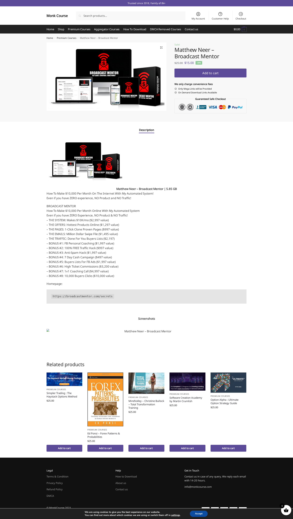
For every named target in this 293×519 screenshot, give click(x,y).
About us (120, 483)
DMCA (50, 495)
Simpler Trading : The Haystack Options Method (62, 394)
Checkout (241, 18)
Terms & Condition (57, 476)
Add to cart (210, 73)
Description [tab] (146, 130)
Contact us (121, 489)
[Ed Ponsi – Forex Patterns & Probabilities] (105, 399)
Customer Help (220, 18)
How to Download (126, 476)
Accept (199, 513)
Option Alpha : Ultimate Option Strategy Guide (224, 401)
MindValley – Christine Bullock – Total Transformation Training (146, 404)
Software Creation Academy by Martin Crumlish (186, 399)
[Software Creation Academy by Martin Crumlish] (187, 381)
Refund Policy (55, 489)
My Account (198, 18)
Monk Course (57, 15)
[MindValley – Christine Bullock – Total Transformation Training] (146, 383)
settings (175, 515)
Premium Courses (66, 37)
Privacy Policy (55, 483)
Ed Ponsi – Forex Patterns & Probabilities (103, 435)
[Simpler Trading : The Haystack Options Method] (64, 379)
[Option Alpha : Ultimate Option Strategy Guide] (228, 382)
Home (50, 37)
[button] (240, 29)
